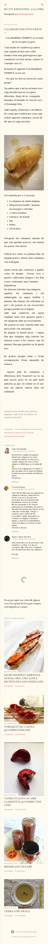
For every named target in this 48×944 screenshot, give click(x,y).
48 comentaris (20, 809)
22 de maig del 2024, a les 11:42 (24, 539)
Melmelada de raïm (18, 866)
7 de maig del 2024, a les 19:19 (23, 489)
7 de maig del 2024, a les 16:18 (23, 451)
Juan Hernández (19, 449)
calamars (30, 433)
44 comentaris (20, 916)
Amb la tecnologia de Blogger (26, 932)
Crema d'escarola (17, 911)
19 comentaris (20, 871)
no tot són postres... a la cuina (24, 9)
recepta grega (19, 436)
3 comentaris (19, 686)
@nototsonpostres (24, 14)
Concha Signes (18, 487)
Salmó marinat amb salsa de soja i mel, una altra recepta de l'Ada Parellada (23, 678)
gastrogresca (9, 436)
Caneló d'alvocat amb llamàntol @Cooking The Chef (22, 802)
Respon (15, 482)
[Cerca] (42, 4)
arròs (24, 433)
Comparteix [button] (8, 429)
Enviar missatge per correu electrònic (28, 429)
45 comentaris (20, 734)
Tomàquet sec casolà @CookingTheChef (19, 728)
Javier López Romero (21, 537)
